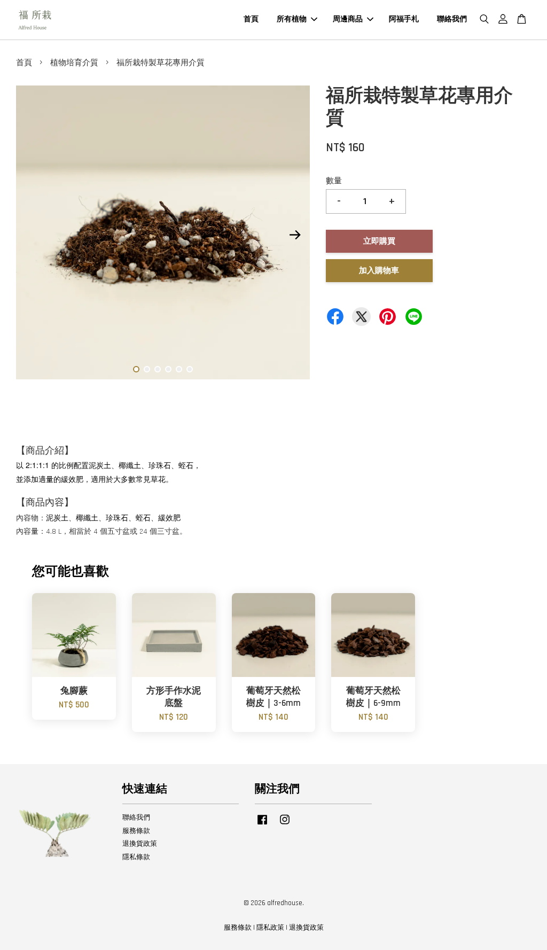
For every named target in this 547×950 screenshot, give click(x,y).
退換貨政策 (139, 843)
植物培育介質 (74, 63)
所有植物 (292, 19)
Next (295, 235)
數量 (334, 181)
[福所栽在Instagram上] (284, 825)
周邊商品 (348, 19)
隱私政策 (270, 927)
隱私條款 (136, 857)
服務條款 (136, 831)
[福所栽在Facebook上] (262, 825)
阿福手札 (404, 19)
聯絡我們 (452, 19)
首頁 (251, 19)
